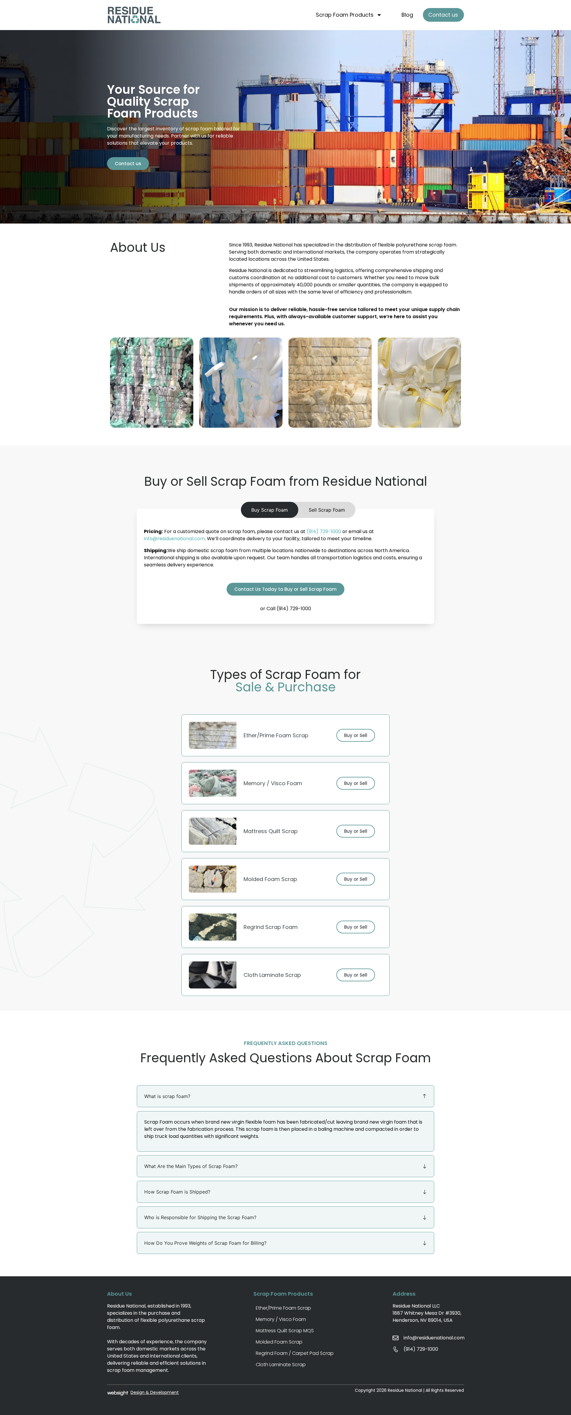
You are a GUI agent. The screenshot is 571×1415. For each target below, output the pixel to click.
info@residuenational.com (174, 538)
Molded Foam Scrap (279, 1342)
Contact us (443, 14)
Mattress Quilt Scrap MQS (285, 1330)
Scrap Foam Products (345, 14)
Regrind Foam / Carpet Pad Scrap (295, 1353)
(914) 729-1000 (324, 531)
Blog (407, 14)
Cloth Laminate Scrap (281, 1364)
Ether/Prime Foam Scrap (283, 1308)
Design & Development (155, 1392)
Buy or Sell (355, 735)
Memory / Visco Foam (281, 1319)
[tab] (269, 510)
